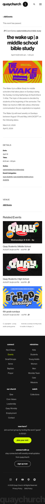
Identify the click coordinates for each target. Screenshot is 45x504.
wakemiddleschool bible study (13, 170)
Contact (11, 418)
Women (34, 364)
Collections (34, 394)
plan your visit (22, 440)
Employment (11, 413)
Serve (10, 364)
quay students (8, 177)
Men (34, 368)
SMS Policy (28, 488)
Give (11, 394)
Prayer (10, 373)
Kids (34, 350)
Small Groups (10, 359)
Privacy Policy (17, 488)
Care (34, 378)
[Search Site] (34, 4)
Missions (34, 382)
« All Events (7, 17)
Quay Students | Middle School (17, 246)
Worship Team (34, 373)
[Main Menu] (40, 4)
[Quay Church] (15, 4)
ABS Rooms (7, 205)
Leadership (11, 404)
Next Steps (10, 350)
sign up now (23, 464)
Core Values (11, 399)
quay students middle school (23, 177)
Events (10, 354)
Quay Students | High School (16, 279)
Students (34, 354)
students (6, 180)
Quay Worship (11, 408)
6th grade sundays (11, 311)
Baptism (10, 368)
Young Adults (34, 359)
